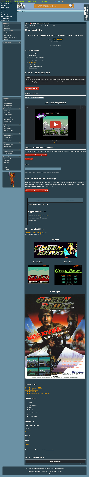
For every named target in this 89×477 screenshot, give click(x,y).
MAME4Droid (28, 430)
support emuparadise (44, 215)
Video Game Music (8, 35)
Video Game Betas (5, 14)
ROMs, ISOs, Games (6, 1)
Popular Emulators (19, 1)
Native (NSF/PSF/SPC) (8, 130)
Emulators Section (7, 33)
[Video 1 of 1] (55, 124)
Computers (3, 11)
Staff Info (5, 165)
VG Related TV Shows (8, 137)
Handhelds (3, 9)
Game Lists (6, 39)
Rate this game (32, 55)
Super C (31, 414)
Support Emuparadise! (8, 151)
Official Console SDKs (6, 16)
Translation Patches (6, 13)
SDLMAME (27, 437)
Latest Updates (7, 28)
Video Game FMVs (8, 139)
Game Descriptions (33, 53)
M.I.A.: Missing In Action (35, 411)
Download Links (32, 62)
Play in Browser (5, 20)
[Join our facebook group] (55, 1)
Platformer (59, 39)
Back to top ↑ (83, 463)
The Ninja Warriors (33, 416)
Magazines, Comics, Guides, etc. (11, 37)
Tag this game (32, 59)
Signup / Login (6, 24)
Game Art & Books (7, 146)
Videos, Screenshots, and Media (36, 57)
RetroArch (27, 431)
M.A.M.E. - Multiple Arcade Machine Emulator (39, 25)
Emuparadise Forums (8, 100)
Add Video (29, 159)
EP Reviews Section (8, 114)
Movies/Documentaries (8, 135)
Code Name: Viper (33, 405)
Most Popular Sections (6, 3)
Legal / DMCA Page (58, 471)
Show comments (55, 461)
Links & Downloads (8, 103)
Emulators (47, 468)
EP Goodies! (6, 169)
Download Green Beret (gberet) (34, 233)
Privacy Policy (7, 160)
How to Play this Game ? (55, 45)
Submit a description (32, 88)
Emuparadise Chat (7, 101)
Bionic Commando (33, 412)
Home (26, 468)
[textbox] (54, 5)
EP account (41, 172)
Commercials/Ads (7, 140)
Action (54, 39)
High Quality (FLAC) (8, 128)
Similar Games (32, 64)
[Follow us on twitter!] (59, 1)
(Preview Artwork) (43, 393)
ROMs (26, 25)
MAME (26, 442)
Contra (31, 402)
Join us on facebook (8, 105)
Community (44, 1)
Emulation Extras (5, 18)
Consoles (3, 5)
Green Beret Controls (31, 390)
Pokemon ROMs (7, 123)
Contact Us (6, 167)
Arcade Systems (5, 7)
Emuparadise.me (43, 473)
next (83, 107)
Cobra (30, 407)
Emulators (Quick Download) (35, 66)
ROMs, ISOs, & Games (9, 32)
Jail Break (31, 409)
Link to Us (6, 164)
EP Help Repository (8, 153)
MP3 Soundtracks (7, 126)
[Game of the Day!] (86, 12)
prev (27, 107)
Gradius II (31, 404)
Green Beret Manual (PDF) (33, 388)
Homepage (6, 26)
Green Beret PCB (30, 391)
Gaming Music (54, 468)
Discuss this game (33, 68)
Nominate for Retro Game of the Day (37, 61)
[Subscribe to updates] (62, 1)
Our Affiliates (6, 162)
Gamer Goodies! (32, 1)
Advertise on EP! (7, 158)
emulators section (50, 449)
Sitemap (31, 468)
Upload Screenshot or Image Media (36, 155)
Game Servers (7, 110)
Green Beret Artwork (31, 393)
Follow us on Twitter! (8, 107)
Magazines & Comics (8, 148)
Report (55, 142)
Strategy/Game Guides (8, 144)
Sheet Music (6, 132)
